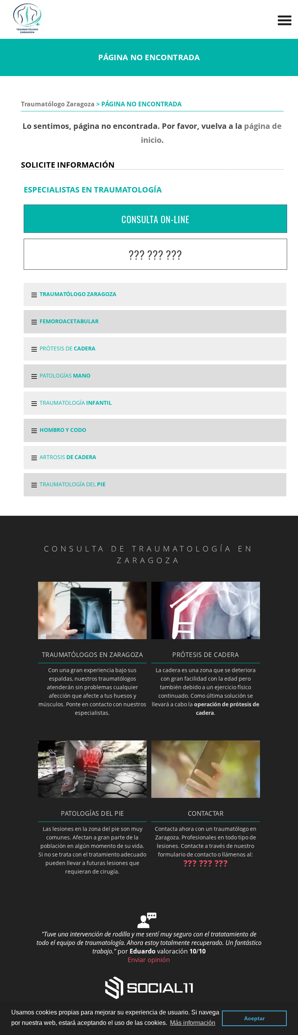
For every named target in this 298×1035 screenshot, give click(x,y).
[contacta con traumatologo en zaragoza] (205, 795)
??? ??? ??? (155, 255)
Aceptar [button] (254, 1018)
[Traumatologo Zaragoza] (27, 32)
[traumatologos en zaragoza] (92, 637)
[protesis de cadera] (205, 637)
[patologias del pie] (92, 795)
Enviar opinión (149, 959)
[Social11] (149, 987)
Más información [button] (192, 1022)
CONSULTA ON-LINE (155, 219)
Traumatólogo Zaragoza (58, 104)
